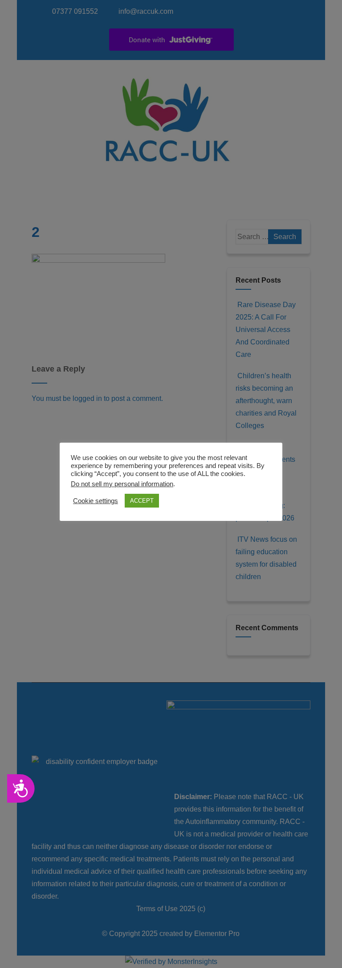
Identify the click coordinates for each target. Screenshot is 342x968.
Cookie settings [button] (95, 500)
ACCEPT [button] (142, 500)
